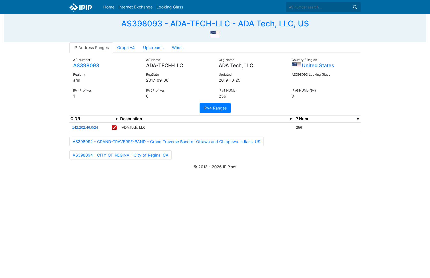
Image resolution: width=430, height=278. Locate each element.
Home (108, 6)
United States (317, 65)
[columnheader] (94, 118)
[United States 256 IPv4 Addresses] (215, 33)
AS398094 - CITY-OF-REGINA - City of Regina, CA (120, 155)
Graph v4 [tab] (126, 47)
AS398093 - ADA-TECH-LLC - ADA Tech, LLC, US (215, 23)
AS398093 (86, 65)
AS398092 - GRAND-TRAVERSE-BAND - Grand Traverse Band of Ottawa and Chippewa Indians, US (166, 141)
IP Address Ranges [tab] (91, 47)
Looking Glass (170, 6)
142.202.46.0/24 (85, 127)
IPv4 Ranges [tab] (215, 108)
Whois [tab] (177, 47)
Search (355, 7)
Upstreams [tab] (153, 47)
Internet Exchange (135, 6)
